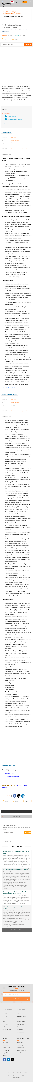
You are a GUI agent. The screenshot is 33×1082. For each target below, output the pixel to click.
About (8, 1072)
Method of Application (10, 123)
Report (26, 801)
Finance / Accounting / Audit (19, 148)
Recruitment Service (21, 1016)
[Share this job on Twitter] (18, 796)
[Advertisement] (16, 66)
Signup (24, 1)
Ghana (13, 1)
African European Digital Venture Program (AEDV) (14, 907)
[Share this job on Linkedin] (23, 796)
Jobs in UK (19, 1053)
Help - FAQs (6, 1053)
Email (16, 39)
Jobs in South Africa (21, 1050)
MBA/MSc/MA (15, 140)
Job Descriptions (20, 1032)
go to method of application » (9, 388)
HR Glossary (20, 1029)
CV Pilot (5, 1016)
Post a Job (19, 1013)
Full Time (13, 137)
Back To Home (16, 816)
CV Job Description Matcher (9, 1019)
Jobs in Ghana (20, 1042)
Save (6, 39)
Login (20, 1)
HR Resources (20, 1026)
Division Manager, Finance (15, 119)
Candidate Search (21, 1021)
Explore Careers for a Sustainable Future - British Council (16, 852)
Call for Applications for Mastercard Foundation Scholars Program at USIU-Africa (15, 892)
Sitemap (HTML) (7, 1047)
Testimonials (6, 1050)
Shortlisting (19, 1019)
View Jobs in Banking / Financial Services (10, 30)
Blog (4, 1021)
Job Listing (5, 1013)
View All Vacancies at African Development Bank (16, 812)
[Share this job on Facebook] (14, 796)
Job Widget (5, 1042)
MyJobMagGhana (16, 1077)
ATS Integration (20, 1024)
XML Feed (5, 1045)
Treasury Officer (12, 116)
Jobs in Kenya (20, 1045)
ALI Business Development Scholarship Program (15, 869)
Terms (25, 1072)
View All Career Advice (17, 930)
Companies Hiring (7, 1029)
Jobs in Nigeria (20, 1047)
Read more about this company (10, 102)
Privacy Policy (19, 1072)
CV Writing (5, 1024)
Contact (12, 1072)
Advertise (5, 1055)
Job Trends (5, 1026)
